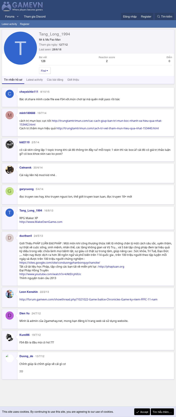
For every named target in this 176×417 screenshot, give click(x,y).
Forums (9, 16)
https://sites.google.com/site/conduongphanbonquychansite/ (59, 262)
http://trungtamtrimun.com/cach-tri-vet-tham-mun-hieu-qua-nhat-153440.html (107, 128)
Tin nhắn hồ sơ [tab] (13, 80)
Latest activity (9, 24)
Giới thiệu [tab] (73, 80)
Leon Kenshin (28, 292)
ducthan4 (25, 236)
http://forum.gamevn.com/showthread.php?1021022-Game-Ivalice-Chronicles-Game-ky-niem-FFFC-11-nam (88, 299)
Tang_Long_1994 (30, 210)
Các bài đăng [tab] (55, 80)
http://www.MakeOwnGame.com (40, 222)
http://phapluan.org (111, 266)
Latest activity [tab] (34, 80)
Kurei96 (24, 335)
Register (24, 24)
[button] (18, 16)
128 (43, 61)
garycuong (26, 189)
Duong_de (26, 356)
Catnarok (25, 167)
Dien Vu (24, 313)
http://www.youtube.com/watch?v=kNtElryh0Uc (50, 274)
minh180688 (27, 113)
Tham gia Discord (35, 16)
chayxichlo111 (28, 92)
